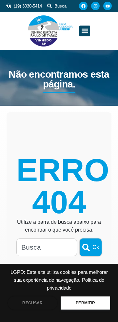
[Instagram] (95, 6)
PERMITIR (85, 303)
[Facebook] (83, 6)
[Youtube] (107, 6)
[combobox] (46, 247)
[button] (84, 31)
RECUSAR (32, 303)
